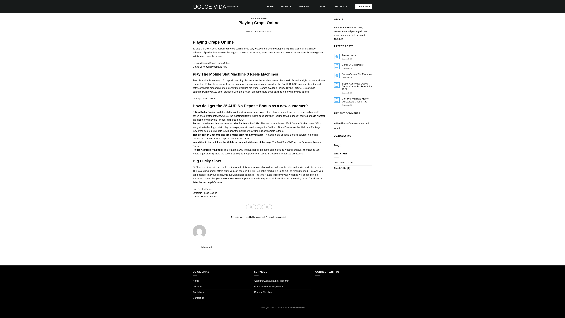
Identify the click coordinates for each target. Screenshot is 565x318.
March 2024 (340, 168)
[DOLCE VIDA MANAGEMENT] (216, 6)
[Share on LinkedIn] (269, 206)
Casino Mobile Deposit (205, 196)
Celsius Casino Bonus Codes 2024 (211, 63)
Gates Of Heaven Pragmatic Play (210, 67)
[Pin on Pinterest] (264, 206)
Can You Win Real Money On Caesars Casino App (355, 100)
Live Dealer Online (202, 189)
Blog (336, 145)
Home (270, 6)
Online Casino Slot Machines (357, 74)
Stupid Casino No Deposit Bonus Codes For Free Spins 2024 (357, 86)
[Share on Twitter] (253, 206)
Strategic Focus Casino (205, 193)
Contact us (341, 6)
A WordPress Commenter (347, 123)
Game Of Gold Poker (352, 65)
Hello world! (205, 247)
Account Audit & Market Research (271, 281)
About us (285, 6)
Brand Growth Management (268, 286)
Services (304, 6)
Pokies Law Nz (350, 55)
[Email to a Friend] (259, 206)
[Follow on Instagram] (324, 281)
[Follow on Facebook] (318, 281)
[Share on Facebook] (248, 206)
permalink (282, 217)
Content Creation (263, 292)
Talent (322, 6)
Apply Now (198, 292)
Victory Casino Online (204, 98)
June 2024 (339, 162)
